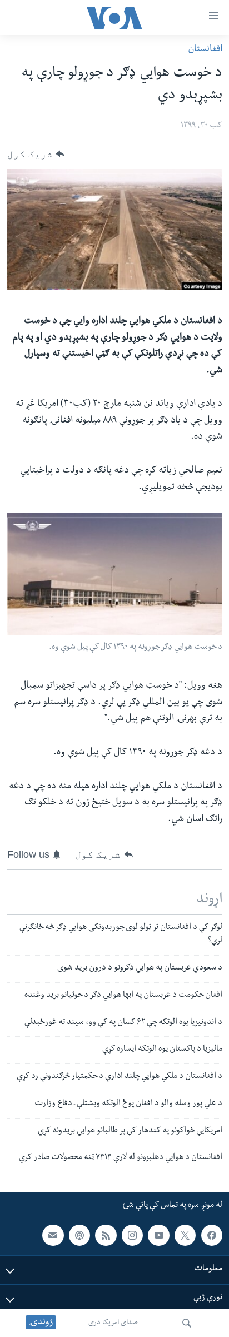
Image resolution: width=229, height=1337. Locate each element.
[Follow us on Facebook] (211, 1235)
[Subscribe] (52, 1235)
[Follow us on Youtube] (158, 1235)
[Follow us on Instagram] (132, 1235)
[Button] (35, 154)
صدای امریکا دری (113, 1323)
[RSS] (105, 1235)
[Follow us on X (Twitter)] (185, 1235)
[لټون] (186, 1323)
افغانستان (205, 50)
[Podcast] (79, 1235)
